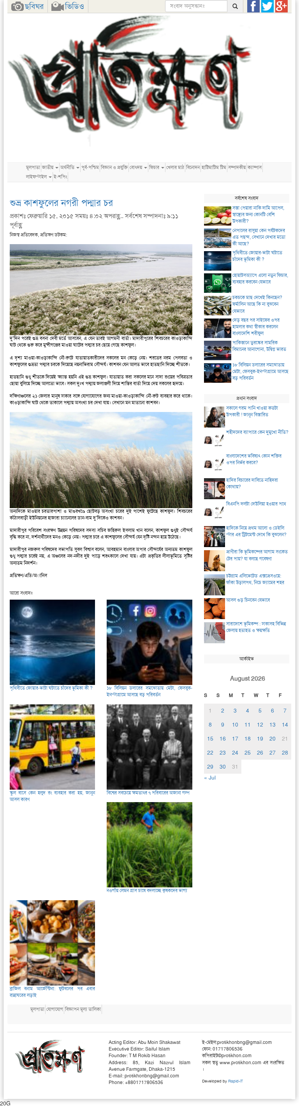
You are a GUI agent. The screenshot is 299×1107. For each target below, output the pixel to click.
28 (285, 752)
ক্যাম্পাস (255, 167)
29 (210, 766)
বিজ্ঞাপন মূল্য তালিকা (83, 1009)
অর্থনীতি (68, 167)
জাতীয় (48, 167)
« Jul (210, 777)
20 (272, 738)
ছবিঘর (34, 6)
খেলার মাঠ (175, 167)
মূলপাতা (33, 167)
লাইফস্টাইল (37, 177)
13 (272, 724)
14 (285, 724)
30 (223, 766)
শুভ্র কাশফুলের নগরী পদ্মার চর (61, 203)
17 (235, 738)
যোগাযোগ (54, 1009)
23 (223, 752)
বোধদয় (136, 167)
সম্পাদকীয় (237, 167)
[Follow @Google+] (281, 6)
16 (223, 738)
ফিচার (154, 167)
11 (247, 724)
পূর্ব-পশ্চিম (90, 167)
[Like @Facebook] (253, 6)
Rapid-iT (235, 1081)
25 (247, 752)
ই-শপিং (60, 177)
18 (247, 738)
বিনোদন (193, 167)
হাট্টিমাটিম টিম (214, 167)
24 (235, 752)
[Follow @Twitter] (267, 6)
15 (210, 738)
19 (260, 738)
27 (272, 752)
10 (235, 724)
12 (260, 724)
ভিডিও (74, 6)
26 (260, 752)
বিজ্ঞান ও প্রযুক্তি (114, 167)
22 (210, 752)
